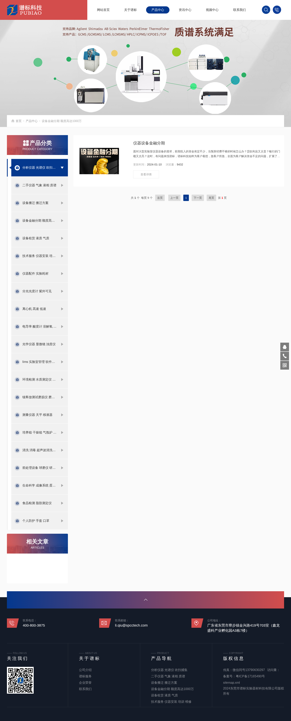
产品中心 (157, 10)
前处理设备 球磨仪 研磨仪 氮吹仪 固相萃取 (39, 467)
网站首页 (103, 10)
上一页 (174, 197)
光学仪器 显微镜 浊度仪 (39, 344)
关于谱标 (130, 10)
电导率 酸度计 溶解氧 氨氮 (39, 326)
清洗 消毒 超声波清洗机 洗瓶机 (39, 450)
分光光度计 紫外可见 (37, 291)
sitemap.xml (231, 682)
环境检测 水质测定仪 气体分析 (39, 379)
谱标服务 (85, 676)
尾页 (211, 197)
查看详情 (146, 174)
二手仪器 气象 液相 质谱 (39, 185)
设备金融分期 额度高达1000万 (39, 220)
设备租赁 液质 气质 (35, 238)
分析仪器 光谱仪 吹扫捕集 (39, 167)
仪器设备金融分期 (149, 143)
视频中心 (212, 10)
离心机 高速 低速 (34, 309)
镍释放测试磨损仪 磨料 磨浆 (39, 397)
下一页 (198, 197)
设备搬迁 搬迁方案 (35, 203)
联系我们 (239, 10)
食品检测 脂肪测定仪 (37, 503)
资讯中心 (185, 10)
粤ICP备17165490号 (250, 676)
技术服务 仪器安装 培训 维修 (39, 256)
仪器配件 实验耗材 (35, 273)
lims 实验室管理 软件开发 (39, 361)
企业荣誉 (85, 682)
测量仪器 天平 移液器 (37, 414)
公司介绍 (85, 670)
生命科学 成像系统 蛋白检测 (39, 485)
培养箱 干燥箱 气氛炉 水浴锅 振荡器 (39, 432)
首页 (19, 121)
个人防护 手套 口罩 (35, 520)
